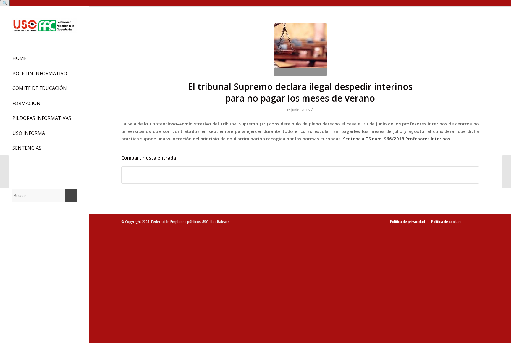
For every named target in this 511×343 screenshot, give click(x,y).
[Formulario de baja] (506, 171)
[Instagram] (44, 169)
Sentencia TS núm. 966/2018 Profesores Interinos (396, 138)
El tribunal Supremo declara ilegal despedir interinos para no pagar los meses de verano (300, 92)
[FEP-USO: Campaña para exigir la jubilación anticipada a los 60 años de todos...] (4, 171)
